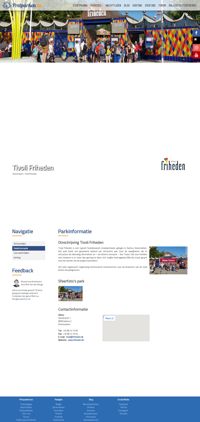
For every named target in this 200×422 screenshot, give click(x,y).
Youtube (123, 413)
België (58, 404)
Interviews (91, 416)
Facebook (123, 404)
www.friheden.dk (76, 340)
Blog (127, 5)
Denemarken (17, 173)
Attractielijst (20, 243)
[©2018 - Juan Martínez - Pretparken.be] (70, 293)
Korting (137, 5)
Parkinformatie (21, 248)
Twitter (123, 407)
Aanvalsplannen (90, 420)
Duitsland (58, 410)
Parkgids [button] (95, 5)
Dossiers (91, 410)
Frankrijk (59, 416)
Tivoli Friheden (30, 173)
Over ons (150, 5)
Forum (162, 5)
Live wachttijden (21, 253)
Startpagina (80, 5)
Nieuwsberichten (91, 404)
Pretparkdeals (26, 410)
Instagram (123, 410)
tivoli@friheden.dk (74, 337)
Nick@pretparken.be (21, 298)
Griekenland (58, 420)
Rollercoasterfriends (182, 5)
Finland (58, 413)
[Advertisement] (100, 201)
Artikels (91, 407)
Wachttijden (113, 5)
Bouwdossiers (91, 413)
